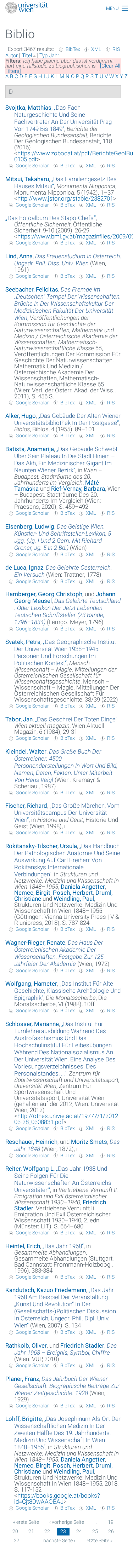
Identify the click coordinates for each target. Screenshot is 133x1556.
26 (111, 1531)
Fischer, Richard (26, 805)
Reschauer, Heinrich (31, 1141)
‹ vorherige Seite (66, 1522)
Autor (11, 55)
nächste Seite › (59, 1540)
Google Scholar (32, 165)
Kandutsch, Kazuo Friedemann (45, 1289)
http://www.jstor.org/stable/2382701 (65, 198)
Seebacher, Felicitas (31, 289)
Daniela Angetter (83, 886)
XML (96, 49)
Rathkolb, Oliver (26, 1345)
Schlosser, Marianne (32, 1023)
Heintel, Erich (22, 1246)
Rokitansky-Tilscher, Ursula (41, 845)
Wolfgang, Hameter (31, 983)
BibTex (73, 49)
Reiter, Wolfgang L (29, 1168)
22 (47, 1531)
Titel (27, 55)
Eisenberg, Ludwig (29, 526)
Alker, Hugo (20, 415)
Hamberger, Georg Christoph (43, 594)
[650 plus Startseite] (66, 8)
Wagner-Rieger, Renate (35, 942)
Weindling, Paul (74, 898)
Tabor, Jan (19, 719)
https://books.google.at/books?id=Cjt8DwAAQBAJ (57, 1498)
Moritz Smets (89, 1141)
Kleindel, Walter (25, 751)
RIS (116, 49)
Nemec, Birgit (32, 892)
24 (79, 1531)
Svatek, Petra (22, 641)
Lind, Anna (19, 256)
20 (15, 1531)
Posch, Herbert (73, 892)
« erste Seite (26, 1522)
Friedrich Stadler (82, 1345)
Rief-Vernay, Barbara (78, 488)
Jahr (54, 55)
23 (63, 1531)
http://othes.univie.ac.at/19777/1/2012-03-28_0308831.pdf (67, 1118)
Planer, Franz (22, 1378)
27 (17, 1540)
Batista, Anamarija (29, 449)
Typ (43, 55)
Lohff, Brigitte (23, 1418)
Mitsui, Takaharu (27, 179)
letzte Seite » (98, 1540)
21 (31, 1531)
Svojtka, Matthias (28, 107)
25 (95, 1531)
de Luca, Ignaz (24, 567)
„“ (63, 118)
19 (110, 1522)
